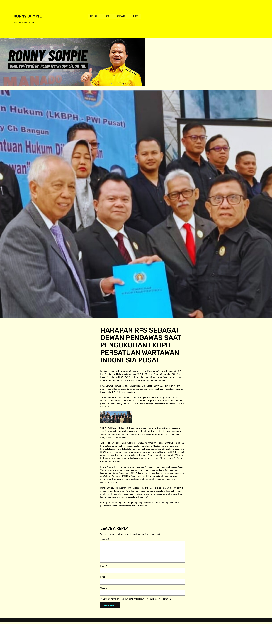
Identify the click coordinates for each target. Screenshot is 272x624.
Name (103, 566)
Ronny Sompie (28, 16)
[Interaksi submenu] (128, 16)
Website (103, 588)
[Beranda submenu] (101, 16)
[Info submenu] (112, 16)
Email (103, 577)
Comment (105, 539)
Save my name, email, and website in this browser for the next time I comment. (137, 599)
